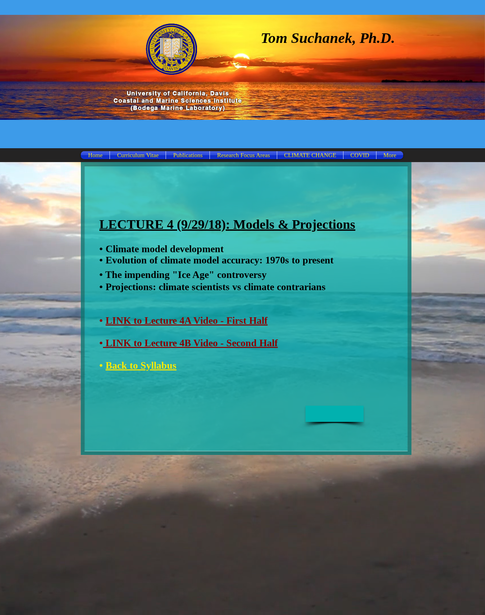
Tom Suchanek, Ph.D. (328, 38)
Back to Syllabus (141, 365)
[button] (335, 414)
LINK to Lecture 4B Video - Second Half (190, 342)
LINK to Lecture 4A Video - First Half (187, 320)
